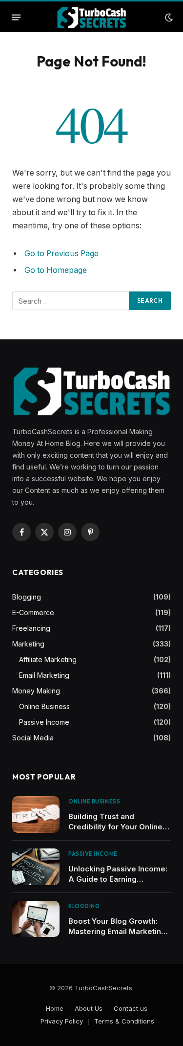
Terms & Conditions (124, 1021)
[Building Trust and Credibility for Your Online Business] (36, 814)
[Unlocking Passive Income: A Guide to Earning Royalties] (36, 866)
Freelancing (31, 628)
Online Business (44, 706)
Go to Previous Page (61, 253)
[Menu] (16, 17)
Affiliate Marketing (48, 659)
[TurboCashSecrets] (91, 17)
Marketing (28, 644)
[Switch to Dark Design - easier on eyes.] (168, 17)
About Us (88, 1008)
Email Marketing (44, 675)
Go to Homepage (55, 270)
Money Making (36, 691)
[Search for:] (71, 300)
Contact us (130, 1008)
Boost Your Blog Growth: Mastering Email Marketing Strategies (117, 931)
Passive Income (44, 722)
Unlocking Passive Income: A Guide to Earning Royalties (117, 879)
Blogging (26, 597)
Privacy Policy (62, 1021)
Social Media (33, 738)
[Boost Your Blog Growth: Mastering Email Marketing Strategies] (36, 919)
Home (54, 1008)
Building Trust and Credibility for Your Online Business (115, 827)
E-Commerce (33, 612)
